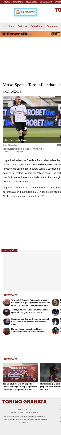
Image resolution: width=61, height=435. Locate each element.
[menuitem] (3, 26)
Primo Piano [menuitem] (37, 26)
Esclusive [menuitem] (22, 26)
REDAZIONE (31, 2)
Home (7, 2)
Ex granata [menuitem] (51, 26)
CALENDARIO (46, 2)
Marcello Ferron (13, 151)
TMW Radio (18, 2)
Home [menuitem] (11, 26)
